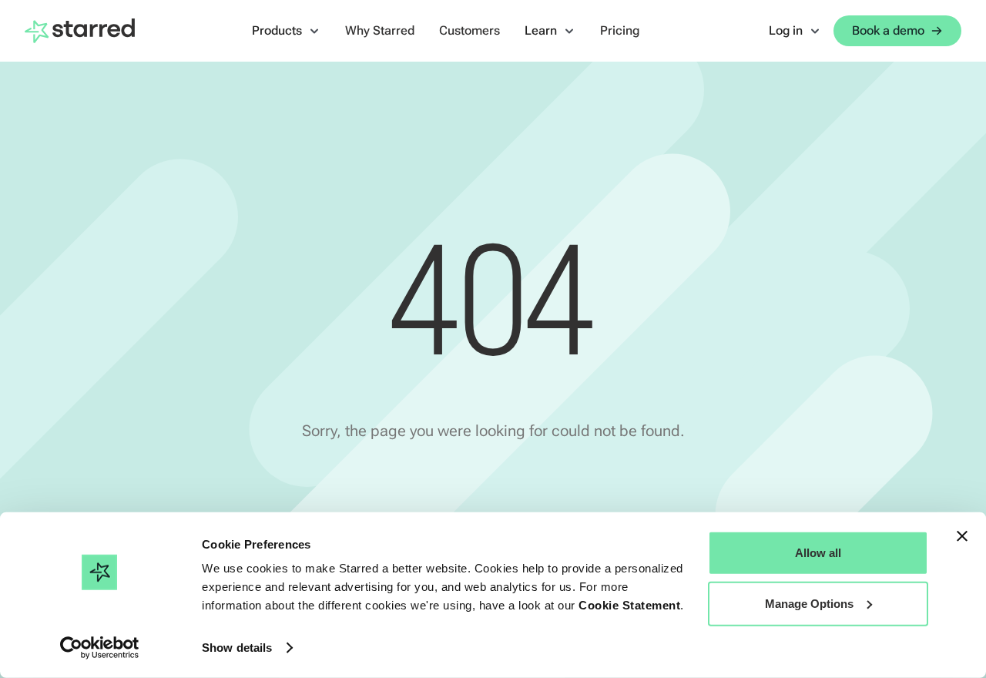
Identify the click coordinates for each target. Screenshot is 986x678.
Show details (237, 647)
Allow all (818, 552)
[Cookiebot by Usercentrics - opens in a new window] (99, 648)
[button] (286, 30)
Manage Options (809, 602)
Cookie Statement (629, 605)
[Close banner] (962, 536)
